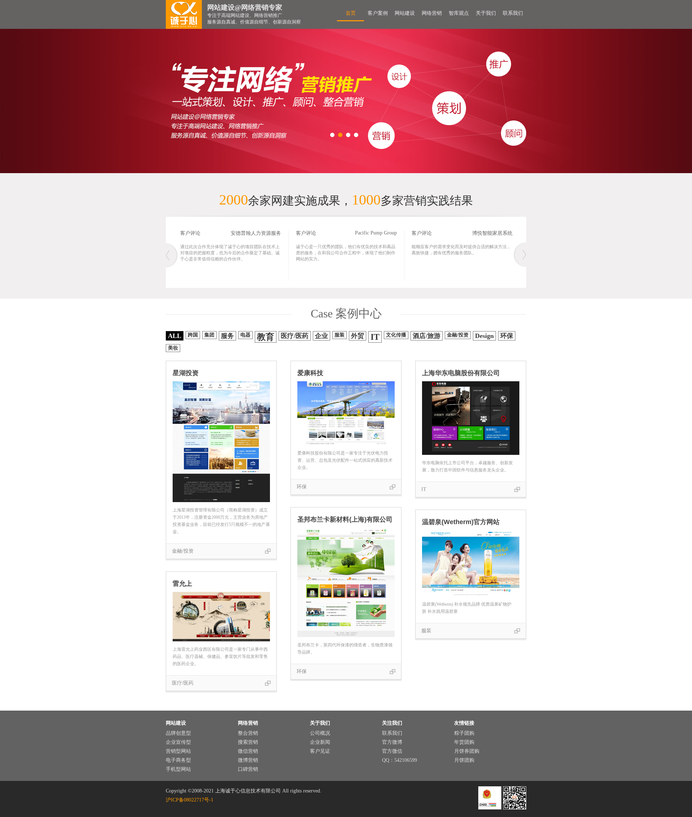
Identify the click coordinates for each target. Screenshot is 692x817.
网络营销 (432, 13)
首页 (351, 13)
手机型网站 (178, 769)
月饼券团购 (466, 751)
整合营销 (248, 733)
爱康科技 (310, 373)
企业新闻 (320, 742)
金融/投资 (183, 551)
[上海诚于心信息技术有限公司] (184, 14)
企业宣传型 (178, 742)
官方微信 (392, 751)
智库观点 (459, 13)
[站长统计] (487, 805)
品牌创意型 (178, 733)
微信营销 (248, 751)
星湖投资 (186, 373)
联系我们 (513, 13)
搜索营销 (248, 742)
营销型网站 (178, 751)
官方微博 (392, 742)
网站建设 (405, 13)
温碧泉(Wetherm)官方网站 (461, 522)
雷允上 (182, 583)
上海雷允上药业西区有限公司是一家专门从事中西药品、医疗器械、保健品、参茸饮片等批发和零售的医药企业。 (220, 656)
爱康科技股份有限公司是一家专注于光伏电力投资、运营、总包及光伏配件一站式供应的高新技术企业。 (344, 460)
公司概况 (320, 733)
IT (423, 489)
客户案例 (378, 13)
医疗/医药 (183, 683)
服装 (426, 630)
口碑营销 (248, 769)
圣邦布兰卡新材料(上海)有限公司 (344, 519)
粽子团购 (464, 733)
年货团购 (464, 742)
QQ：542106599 (399, 760)
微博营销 (248, 760)
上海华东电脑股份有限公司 (461, 373)
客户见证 (320, 751)
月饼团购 (464, 760)
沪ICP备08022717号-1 (189, 800)
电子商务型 (178, 760)
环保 (302, 486)
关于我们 (486, 13)
